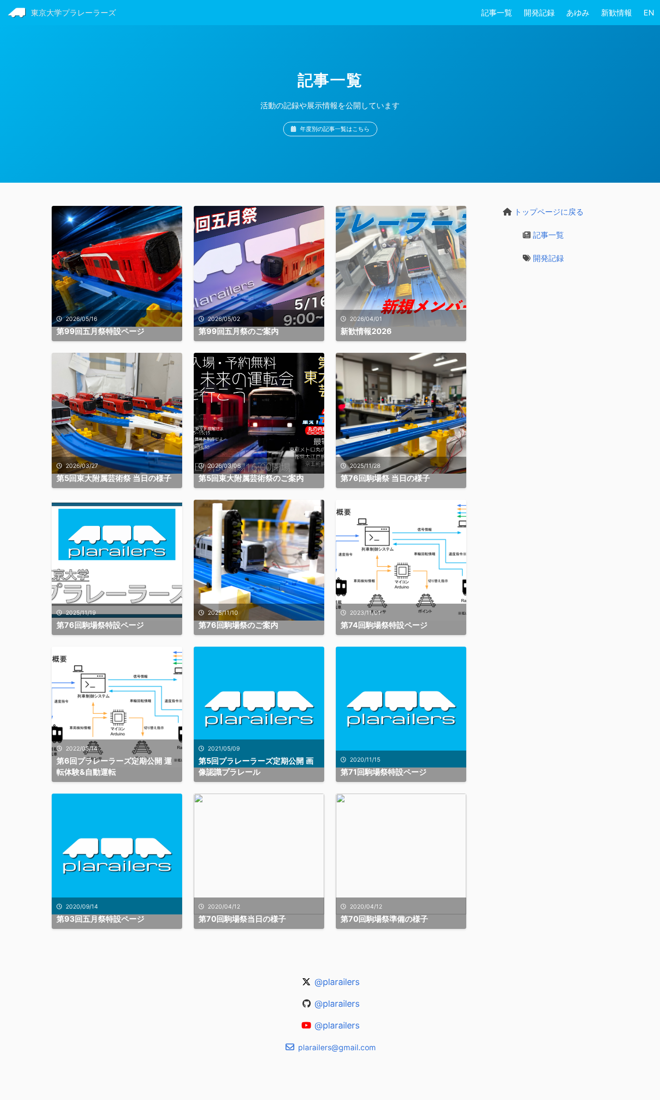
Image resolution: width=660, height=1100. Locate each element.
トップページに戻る (548, 212)
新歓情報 (616, 12)
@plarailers (335, 982)
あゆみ (577, 12)
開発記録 (539, 12)
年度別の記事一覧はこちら (335, 128)
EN (649, 12)
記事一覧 (496, 12)
